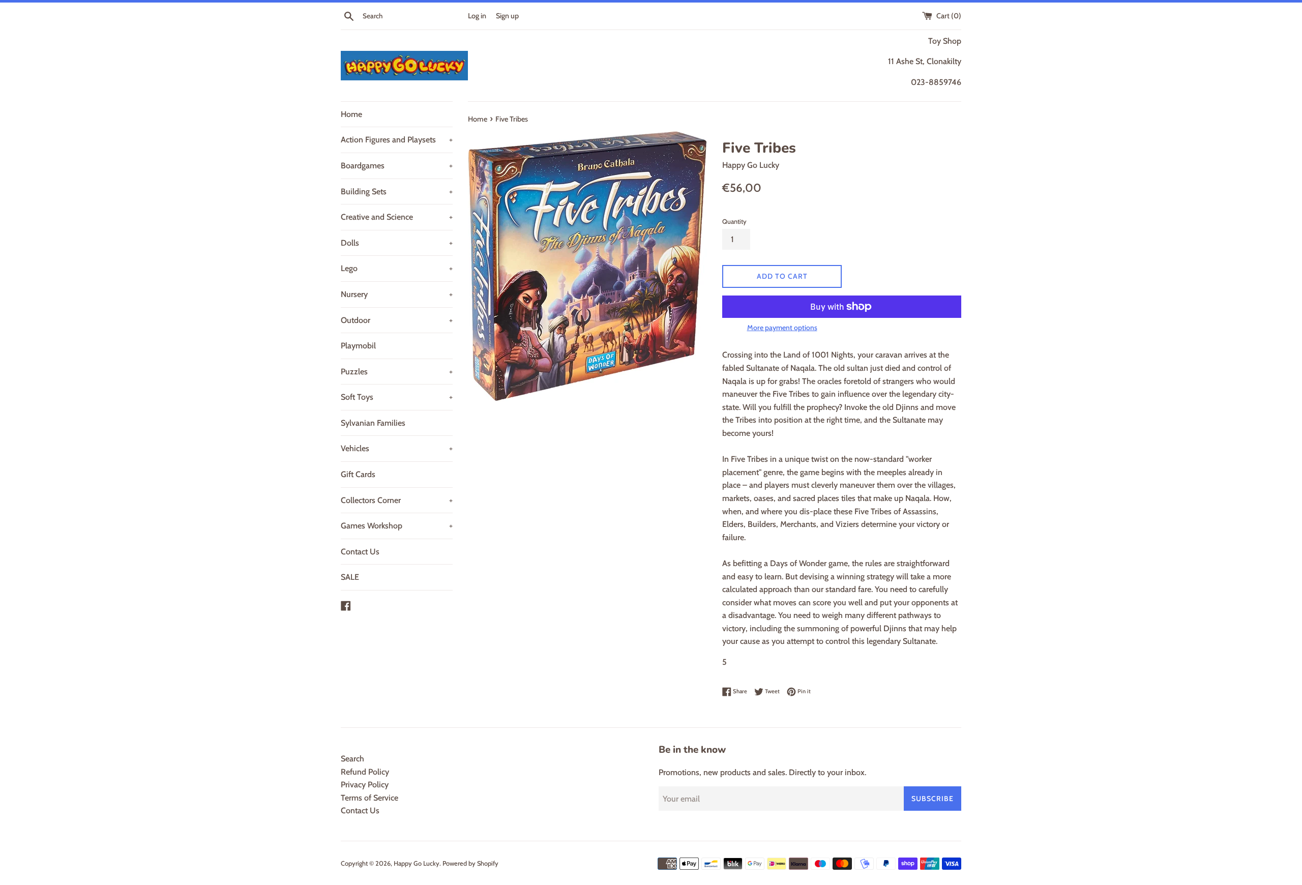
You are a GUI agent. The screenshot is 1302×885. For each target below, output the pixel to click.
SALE (350, 577)
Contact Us (360, 551)
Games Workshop (397, 525)
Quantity (734, 221)
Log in (477, 15)
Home (351, 114)
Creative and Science (397, 217)
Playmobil (358, 345)
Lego (397, 268)
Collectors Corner (397, 500)
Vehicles (397, 448)
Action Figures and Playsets (397, 139)
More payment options (782, 327)
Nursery (397, 294)
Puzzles (397, 371)
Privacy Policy (365, 784)
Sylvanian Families (373, 423)
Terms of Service (369, 798)
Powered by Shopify (470, 863)
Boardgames (397, 165)
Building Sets (397, 191)
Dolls (397, 243)
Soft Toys (397, 397)
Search (352, 758)
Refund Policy (365, 772)
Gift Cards (358, 474)
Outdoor (397, 320)
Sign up (507, 15)
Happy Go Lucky (416, 863)
